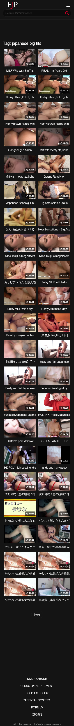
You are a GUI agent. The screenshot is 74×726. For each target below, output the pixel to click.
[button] (5, 5)
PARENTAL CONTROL (37, 700)
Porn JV (37, 707)
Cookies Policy (37, 693)
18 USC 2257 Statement (37, 686)
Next (37, 614)
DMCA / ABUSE (37, 679)
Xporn (37, 714)
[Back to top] (68, 718)
